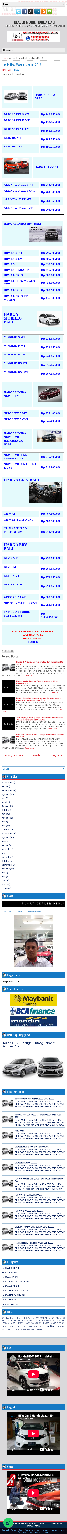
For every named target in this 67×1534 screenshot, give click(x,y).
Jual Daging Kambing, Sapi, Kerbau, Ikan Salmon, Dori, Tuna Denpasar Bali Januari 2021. (39, 718)
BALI (3, 1318)
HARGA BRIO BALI (10, 1268)
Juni (4, 814)
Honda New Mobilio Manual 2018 (21, 64)
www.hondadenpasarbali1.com (36, 1532)
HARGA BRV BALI (10, 1272)
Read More (27, 675)
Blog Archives (34, 911)
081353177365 (33, 1526)
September (7, 782)
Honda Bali (6, 70)
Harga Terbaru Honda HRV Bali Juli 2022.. (34, 1243)
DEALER (13, 1318)
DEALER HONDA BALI (26, 1318)
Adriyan (14, 1530)
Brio (7, 1318)
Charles (46, 1530)
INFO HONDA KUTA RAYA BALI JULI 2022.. (34, 1098)
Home (5, 58)
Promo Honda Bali (27, 1330)
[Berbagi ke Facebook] (12, 651)
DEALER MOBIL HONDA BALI (34, 22)
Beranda (36, 755)
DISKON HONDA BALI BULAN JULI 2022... (34, 1227)
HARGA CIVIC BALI (10, 1277)
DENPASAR (40, 1318)
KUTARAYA (60, 1327)
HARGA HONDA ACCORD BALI (16, 1290)
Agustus (6, 794)
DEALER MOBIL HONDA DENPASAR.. (32, 1147)
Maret (4, 802)
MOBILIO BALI (7, 1330)
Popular (8, 911)
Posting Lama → (56, 755)
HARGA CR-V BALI (10, 1286)
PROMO (16, 1330)
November (6, 849)
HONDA (35, 1327)
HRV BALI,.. (20, 1131)
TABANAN (38, 1330)
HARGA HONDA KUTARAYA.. (28, 1195)
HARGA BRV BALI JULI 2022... (29, 1211)
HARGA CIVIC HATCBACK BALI (16, 1281)
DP (46, 1318)
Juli (3, 821)
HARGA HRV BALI (10, 1300)
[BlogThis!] (6, 651)
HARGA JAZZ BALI (10, 1304)
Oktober (5, 810)
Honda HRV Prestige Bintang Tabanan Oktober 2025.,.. (29, 1044)
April (4, 884)
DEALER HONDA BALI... (26, 1163)
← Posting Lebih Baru (13, 755)
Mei (3, 798)
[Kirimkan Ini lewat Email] (3, 651)
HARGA (51, 1318)
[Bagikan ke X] (9, 651)
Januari (5, 786)
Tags (20, 911)
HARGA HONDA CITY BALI (14, 1295)
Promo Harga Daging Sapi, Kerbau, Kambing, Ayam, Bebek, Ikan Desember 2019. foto (38, 699)
